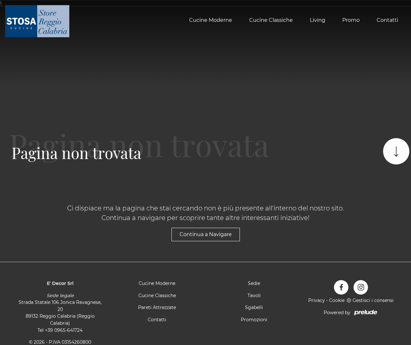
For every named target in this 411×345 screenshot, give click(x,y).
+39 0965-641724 (64, 330)
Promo (351, 20)
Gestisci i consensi (373, 300)
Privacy (316, 300)
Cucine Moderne (210, 20)
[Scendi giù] (396, 151)
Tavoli (254, 295)
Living (317, 20)
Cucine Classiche (271, 20)
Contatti (387, 20)
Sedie (254, 283)
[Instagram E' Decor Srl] (361, 287)
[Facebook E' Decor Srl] (341, 287)
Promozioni (254, 320)
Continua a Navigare (205, 234)
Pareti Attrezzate (157, 307)
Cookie (337, 300)
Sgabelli (254, 307)
